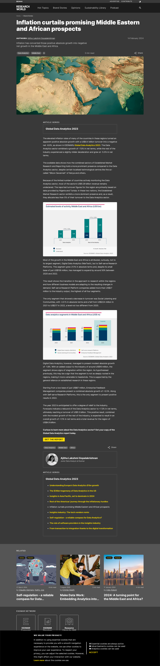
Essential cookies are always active (107, 644)
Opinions (75, 7)
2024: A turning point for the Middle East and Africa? (123, 597)
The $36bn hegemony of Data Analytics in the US (73, 491)
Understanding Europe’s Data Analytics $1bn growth (74, 485)
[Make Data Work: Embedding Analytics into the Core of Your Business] (80, 570)
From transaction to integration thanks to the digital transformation (81, 528)
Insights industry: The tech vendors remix (69, 512)
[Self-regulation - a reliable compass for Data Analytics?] (36, 570)
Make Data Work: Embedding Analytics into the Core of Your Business (78, 597)
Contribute (126, 1)
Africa (73, 448)
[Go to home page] (22, 8)
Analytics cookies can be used (105, 649)
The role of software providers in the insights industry (75, 523)
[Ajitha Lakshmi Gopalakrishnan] (52, 459)
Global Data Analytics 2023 (87, 145)
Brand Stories (60, 7)
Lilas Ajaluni (111, 590)
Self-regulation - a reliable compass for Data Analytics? (76, 517)
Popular (30, 558)
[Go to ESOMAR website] (19, 1)
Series (22, 558)
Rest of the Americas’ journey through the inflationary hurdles (79, 501)
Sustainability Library (95, 7)
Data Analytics (23, 53)
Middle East (36, 53)
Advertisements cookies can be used (108, 646)
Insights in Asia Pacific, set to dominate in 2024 (72, 496)
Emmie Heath (69, 590)
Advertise (114, 1)
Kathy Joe (39, 590)
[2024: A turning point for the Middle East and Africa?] (124, 570)
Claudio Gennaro (26, 590)
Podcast (114, 7)
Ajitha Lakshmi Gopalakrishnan (41, 38)
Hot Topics (43, 7)
